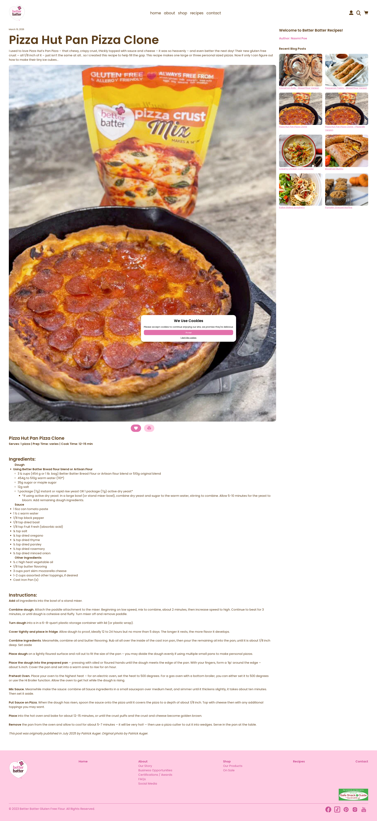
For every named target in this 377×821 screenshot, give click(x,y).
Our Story (145, 766)
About (143, 761)
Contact (361, 761)
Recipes (299, 761)
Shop (227, 761)
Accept (189, 332)
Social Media (147, 783)
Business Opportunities (155, 770)
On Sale (229, 770)
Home (83, 761)
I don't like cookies (188, 338)
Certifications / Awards (155, 775)
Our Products (232, 766)
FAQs (142, 779)
